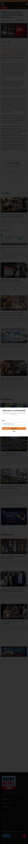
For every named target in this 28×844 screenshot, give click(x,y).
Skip (14, 431)
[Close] (26, 409)
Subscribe (14, 428)
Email (3, 420)
